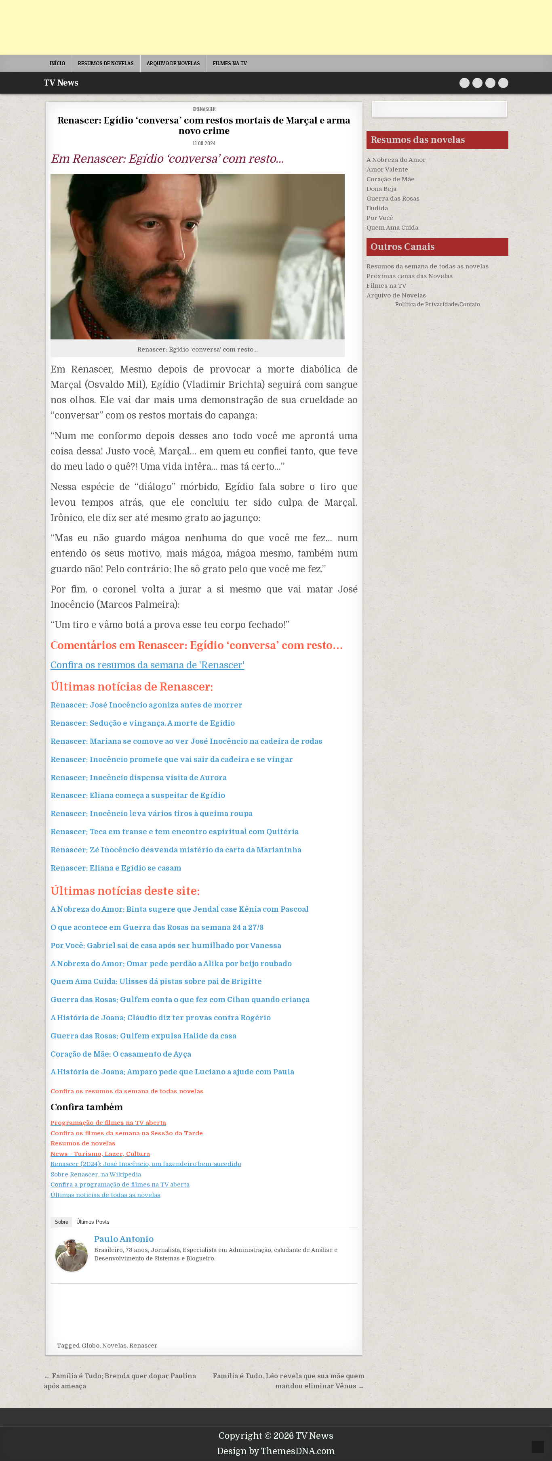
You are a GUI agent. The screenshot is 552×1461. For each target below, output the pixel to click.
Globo (90, 1345)
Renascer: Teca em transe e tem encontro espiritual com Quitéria (175, 832)
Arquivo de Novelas (396, 295)
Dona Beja (381, 189)
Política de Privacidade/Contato (437, 304)
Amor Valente (387, 169)
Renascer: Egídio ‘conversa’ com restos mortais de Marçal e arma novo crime (203, 125)
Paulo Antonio (124, 1239)
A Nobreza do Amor (396, 159)
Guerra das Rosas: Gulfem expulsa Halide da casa (143, 1036)
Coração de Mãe (391, 179)
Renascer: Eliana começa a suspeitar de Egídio (138, 795)
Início (57, 63)
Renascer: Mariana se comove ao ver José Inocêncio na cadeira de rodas (186, 741)
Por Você (380, 218)
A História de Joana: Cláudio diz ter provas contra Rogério (161, 1018)
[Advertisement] (242, 27)
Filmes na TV (230, 63)
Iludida (377, 208)
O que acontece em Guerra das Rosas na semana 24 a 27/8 (157, 927)
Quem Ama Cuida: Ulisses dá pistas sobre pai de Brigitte (156, 981)
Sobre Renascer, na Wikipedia (96, 1174)
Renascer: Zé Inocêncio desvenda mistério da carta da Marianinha (176, 850)
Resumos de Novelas (106, 63)
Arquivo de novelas (173, 63)
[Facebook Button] (477, 83)
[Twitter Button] (464, 83)
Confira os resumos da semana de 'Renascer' (147, 665)
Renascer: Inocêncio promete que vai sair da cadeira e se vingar (172, 760)
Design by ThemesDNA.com (276, 1451)
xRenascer (204, 108)
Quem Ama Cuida (392, 227)
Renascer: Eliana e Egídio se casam (116, 868)
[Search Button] (503, 83)
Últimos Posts (93, 1222)
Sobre (61, 1222)
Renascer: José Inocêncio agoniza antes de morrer (146, 705)
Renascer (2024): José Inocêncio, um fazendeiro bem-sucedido (146, 1164)
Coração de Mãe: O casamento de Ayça (121, 1054)
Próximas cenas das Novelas (410, 276)
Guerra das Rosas (393, 198)
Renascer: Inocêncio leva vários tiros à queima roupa (152, 814)
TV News (61, 82)
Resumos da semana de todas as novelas (428, 266)
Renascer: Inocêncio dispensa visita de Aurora (139, 778)
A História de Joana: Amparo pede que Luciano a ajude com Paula (172, 1072)
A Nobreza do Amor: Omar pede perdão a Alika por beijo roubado (171, 964)
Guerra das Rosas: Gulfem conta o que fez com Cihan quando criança (180, 1000)
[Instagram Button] (490, 83)
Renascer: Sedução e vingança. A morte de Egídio (143, 723)
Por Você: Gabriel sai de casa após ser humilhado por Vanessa (166, 946)
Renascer (143, 1345)
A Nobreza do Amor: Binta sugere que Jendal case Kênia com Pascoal (180, 909)
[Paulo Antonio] (71, 1269)
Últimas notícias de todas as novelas (105, 1195)
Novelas (114, 1345)
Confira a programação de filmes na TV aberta (120, 1184)
